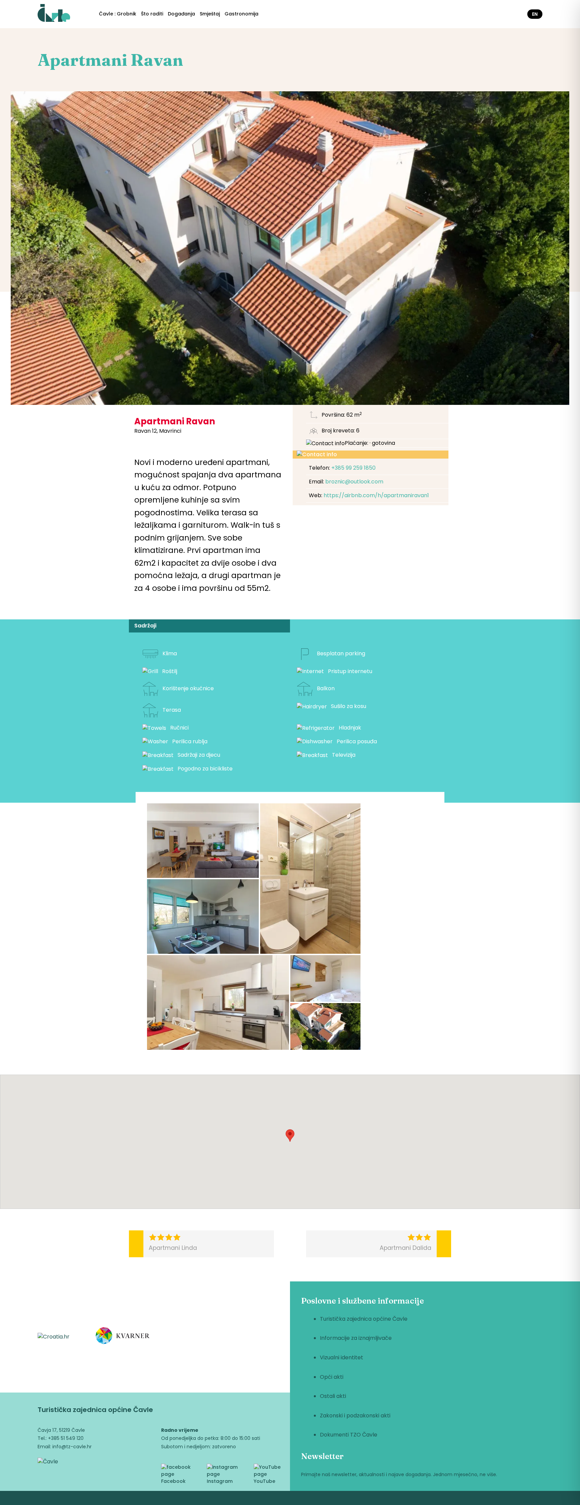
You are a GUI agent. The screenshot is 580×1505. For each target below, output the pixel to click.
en (535, 14)
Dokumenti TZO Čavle (348, 1435)
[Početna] (54, 14)
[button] (202, 841)
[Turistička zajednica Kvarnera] (122, 1336)
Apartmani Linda (173, 1248)
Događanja (181, 13)
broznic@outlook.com (354, 481)
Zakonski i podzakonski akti (355, 1415)
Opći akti (331, 1377)
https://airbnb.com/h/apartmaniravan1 (376, 495)
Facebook (173, 1481)
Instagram (220, 1481)
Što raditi (152, 13)
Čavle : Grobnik (117, 13)
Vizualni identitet (341, 1357)
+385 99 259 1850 (353, 468)
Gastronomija (241, 13)
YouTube (264, 1481)
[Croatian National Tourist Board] (53, 1337)
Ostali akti (333, 1396)
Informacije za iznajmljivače (356, 1338)
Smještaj (210, 13)
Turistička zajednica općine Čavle (363, 1319)
